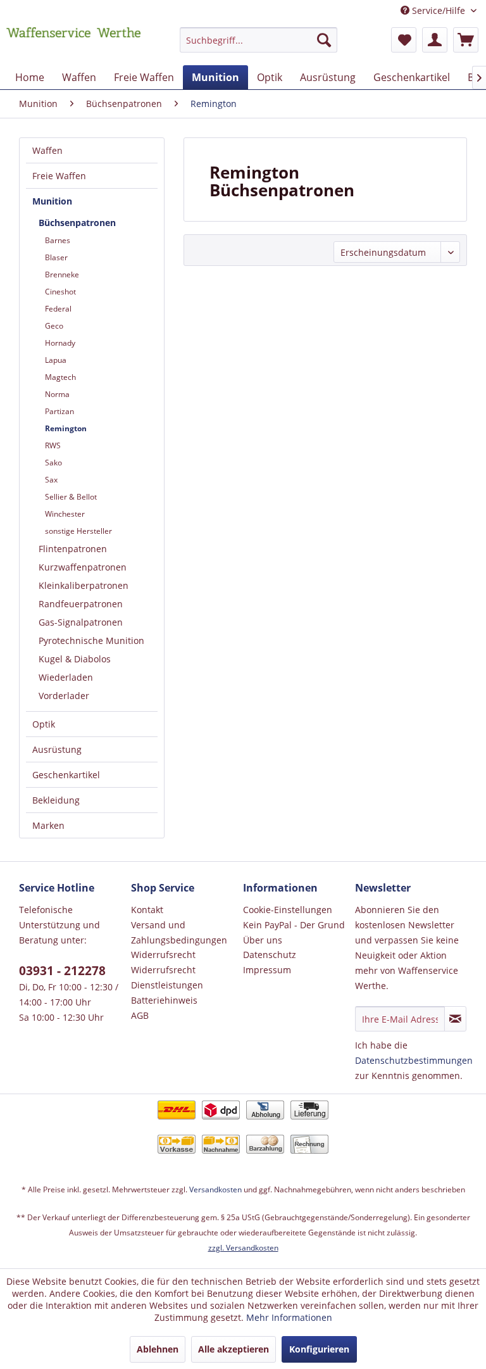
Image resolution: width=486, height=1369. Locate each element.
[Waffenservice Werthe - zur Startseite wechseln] (73, 43)
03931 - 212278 (62, 970)
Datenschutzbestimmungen (414, 1060)
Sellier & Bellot (71, 496)
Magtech (60, 377)
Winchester (65, 513)
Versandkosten (215, 1189)
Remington (66, 428)
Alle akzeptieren (233, 1349)
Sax (51, 479)
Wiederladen (66, 677)
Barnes (57, 240)
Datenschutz (269, 955)
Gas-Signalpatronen (81, 622)
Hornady (60, 343)
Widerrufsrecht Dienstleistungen (167, 977)
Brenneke (62, 274)
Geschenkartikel (66, 775)
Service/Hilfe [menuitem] (438, 10)
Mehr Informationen (289, 1317)
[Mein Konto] (434, 40)
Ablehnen (157, 1349)
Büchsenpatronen (77, 223)
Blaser (56, 257)
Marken (48, 825)
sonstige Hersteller (78, 531)
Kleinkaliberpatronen (83, 585)
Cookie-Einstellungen (287, 910)
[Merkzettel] (403, 40)
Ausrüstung (57, 749)
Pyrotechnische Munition (91, 640)
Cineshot (60, 291)
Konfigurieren (319, 1349)
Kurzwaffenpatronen (83, 567)
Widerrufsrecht (163, 955)
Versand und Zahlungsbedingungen (179, 932)
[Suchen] (324, 40)
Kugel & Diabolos (75, 659)
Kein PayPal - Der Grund (294, 925)
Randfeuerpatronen (81, 604)
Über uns (262, 940)
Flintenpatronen (73, 549)
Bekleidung (56, 800)
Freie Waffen (59, 176)
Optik (43, 724)
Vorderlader (64, 696)
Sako (53, 462)
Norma (57, 394)
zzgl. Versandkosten (243, 1247)
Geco (54, 325)
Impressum (267, 970)
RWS (53, 445)
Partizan (59, 411)
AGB (140, 1015)
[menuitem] (259, 46)
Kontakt (147, 910)
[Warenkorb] (465, 40)
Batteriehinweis (164, 1000)
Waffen (47, 150)
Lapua (55, 360)
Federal (58, 308)
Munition (52, 201)
